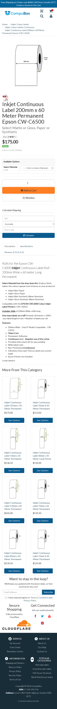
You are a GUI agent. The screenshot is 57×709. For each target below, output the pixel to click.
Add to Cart (30, 190)
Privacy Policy (30, 600)
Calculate (29, 235)
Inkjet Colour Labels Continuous (19, 27)
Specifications (26, 246)
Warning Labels (42, 665)
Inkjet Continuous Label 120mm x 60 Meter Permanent (13, 505)
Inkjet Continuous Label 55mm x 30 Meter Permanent (12, 455)
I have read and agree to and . (30, 599)
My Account (15, 643)
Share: (5, 137)
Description (10, 246)
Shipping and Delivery (15, 663)
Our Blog (42, 647)
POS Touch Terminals (42, 673)
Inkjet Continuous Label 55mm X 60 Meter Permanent (41, 556)
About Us (42, 643)
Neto (37, 701)
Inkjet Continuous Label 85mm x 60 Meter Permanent (12, 556)
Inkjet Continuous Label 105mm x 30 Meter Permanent (13, 405)
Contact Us (42, 651)
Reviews (9, 252)
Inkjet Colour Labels (20, 24)
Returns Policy (15, 667)
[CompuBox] (19, 13)
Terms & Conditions (39, 597)
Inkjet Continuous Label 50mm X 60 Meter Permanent (41, 405)
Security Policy (15, 675)
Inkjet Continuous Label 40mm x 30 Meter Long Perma (42, 455)
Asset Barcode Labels (42, 669)
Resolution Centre (15, 651)
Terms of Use (15, 679)
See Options (14, 420)
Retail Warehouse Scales (42, 677)
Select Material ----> (10, 168)
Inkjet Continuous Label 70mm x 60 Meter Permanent (41, 505)
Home (5, 24)
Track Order (15, 647)
